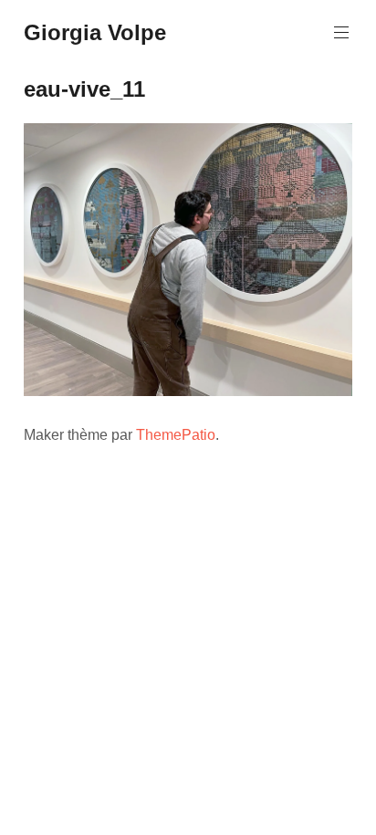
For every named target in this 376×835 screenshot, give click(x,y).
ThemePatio (175, 435)
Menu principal (341, 33)
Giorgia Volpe (95, 32)
